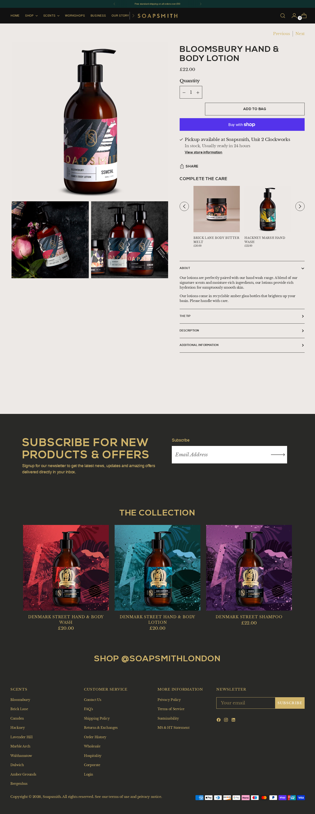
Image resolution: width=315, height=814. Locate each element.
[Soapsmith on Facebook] (219, 720)
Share (192, 166)
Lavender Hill (21, 737)
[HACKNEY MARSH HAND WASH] (267, 209)
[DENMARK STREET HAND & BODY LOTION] (157, 568)
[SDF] (278, 454)
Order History (95, 737)
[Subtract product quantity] (198, 92)
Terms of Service (171, 709)
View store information (203, 152)
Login (88, 774)
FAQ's (88, 709)
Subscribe (289, 703)
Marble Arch (20, 746)
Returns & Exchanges (101, 728)
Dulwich (17, 765)
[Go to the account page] (292, 15)
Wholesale (92, 746)
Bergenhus (18, 784)
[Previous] (114, 4)
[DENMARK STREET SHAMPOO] (249, 568)
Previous (281, 33)
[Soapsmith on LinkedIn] (234, 720)
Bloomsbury (20, 700)
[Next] (201, 4)
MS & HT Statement (174, 728)
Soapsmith (52, 797)
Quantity (189, 80)
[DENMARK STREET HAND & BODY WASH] (66, 568)
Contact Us (92, 700)
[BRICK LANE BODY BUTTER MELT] (216, 209)
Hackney (17, 728)
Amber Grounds (23, 774)
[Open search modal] (282, 15)
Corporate (92, 765)
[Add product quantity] (184, 92)
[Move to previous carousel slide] (297, 396)
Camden (17, 718)
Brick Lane (19, 709)
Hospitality (92, 756)
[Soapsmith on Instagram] (226, 720)
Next (300, 33)
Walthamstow (21, 756)
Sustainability (168, 718)
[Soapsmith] (157, 15)
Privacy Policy (169, 700)
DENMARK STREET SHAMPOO (249, 617)
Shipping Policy (97, 718)
